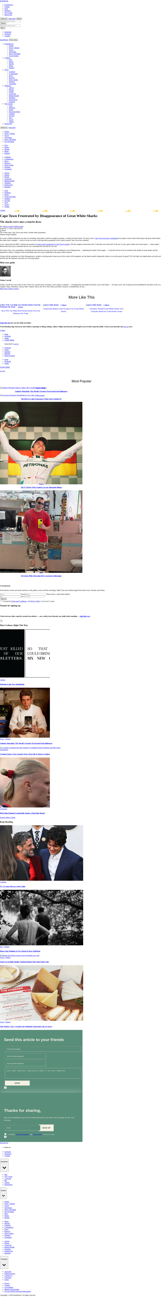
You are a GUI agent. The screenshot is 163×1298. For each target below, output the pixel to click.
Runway (12, 78)
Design (11, 64)
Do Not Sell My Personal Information (17, 1291)
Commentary (13, 74)
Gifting (11, 122)
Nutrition (12, 98)
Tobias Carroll (8, 226)
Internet (11, 68)
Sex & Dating (14, 56)
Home (11, 110)
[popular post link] (22, 388)
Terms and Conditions (19, 601)
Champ (7, 1183)
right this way (85, 616)
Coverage (7, 1179)
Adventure (12, 52)
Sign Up (3, 599)
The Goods (8, 13)
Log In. (16, 344)
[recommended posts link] (25, 678)
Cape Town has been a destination (107, 238)
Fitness (11, 90)
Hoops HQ (8, 15)
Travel (11, 50)
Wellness (7, 11)
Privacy (7, 1283)
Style (6, 9)
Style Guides (13, 80)
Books (11, 62)
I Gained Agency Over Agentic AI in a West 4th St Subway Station (25, 754)
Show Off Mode (14, 54)
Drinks (11, 46)
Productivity (13, 100)
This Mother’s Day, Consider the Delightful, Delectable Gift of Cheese (26, 1026)
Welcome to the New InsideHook (12, 684)
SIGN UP (46, 1128)
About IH (7, 1272)
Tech (10, 118)
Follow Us (4, 19)
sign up (126, 327)
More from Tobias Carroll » (9, 289)
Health (11, 92)
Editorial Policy (9, 1274)
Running (12, 102)
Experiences (8, 5)
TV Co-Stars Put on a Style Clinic (12, 886)
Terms (6, 1280)
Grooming (12, 84)
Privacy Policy (35, 601)
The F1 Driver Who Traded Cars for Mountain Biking (41, 487)
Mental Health (14, 96)
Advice (11, 88)
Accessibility (8, 1287)
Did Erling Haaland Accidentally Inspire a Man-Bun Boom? (22, 813)
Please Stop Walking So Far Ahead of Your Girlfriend (20, 951)
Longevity (12, 94)
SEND (17, 1083)
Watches (12, 82)
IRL (5, 1181)
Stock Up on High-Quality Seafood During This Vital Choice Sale (24, 962)
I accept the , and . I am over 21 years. (29, 601)
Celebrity (12, 72)
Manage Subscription (11, 1289)
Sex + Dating (4, 947)
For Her (11, 116)
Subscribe (12, 19)
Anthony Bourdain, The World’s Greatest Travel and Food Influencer (41, 391)
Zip (22, 596)
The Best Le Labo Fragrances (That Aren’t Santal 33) (41, 399)
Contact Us (8, 1276)
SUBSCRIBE (9, 340)
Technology (4, 750)
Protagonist (8, 1185)
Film (10, 60)
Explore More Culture (7, 817)
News (11, 76)
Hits (5, 1175)
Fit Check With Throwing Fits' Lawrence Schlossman (41, 576)
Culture (7, 7)
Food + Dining (14, 48)
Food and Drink (14, 112)
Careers (7, 1285)
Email (23, 594)
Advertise (7, 1278)
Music (11, 66)
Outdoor (12, 114)
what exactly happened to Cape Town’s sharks (53, 244)
